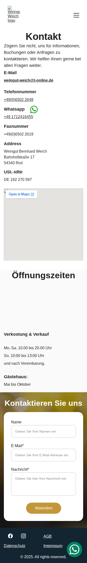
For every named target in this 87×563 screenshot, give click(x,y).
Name (16, 422)
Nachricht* (20, 469)
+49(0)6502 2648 (18, 100)
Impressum (53, 546)
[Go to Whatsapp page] (34, 109)
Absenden (43, 508)
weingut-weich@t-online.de (28, 80)
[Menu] (76, 15)
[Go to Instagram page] (23, 536)
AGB (48, 536)
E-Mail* (17, 446)
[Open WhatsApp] (74, 549)
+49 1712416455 (18, 117)
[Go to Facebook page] (10, 536)
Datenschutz (14, 546)
